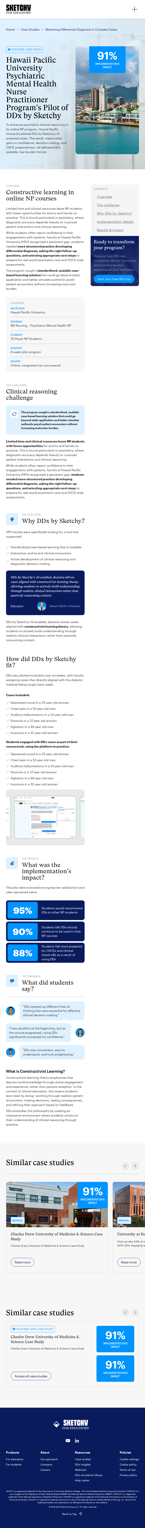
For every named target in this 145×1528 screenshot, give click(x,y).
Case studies (83, 1459)
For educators (14, 1459)
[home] (18, 9)
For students (14, 1464)
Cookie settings (129, 1459)
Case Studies (30, 29)
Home (10, 29)
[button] (134, 9)
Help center (82, 1480)
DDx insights (83, 1464)
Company (46, 1464)
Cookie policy (128, 1464)
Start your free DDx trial (114, 279)
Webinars (80, 1469)
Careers (45, 1469)
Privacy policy (128, 1475)
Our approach (49, 1459)
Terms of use (128, 1469)
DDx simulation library (89, 1475)
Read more (22, 1262)
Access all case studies (31, 1376)
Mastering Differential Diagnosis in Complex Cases (81, 29)
